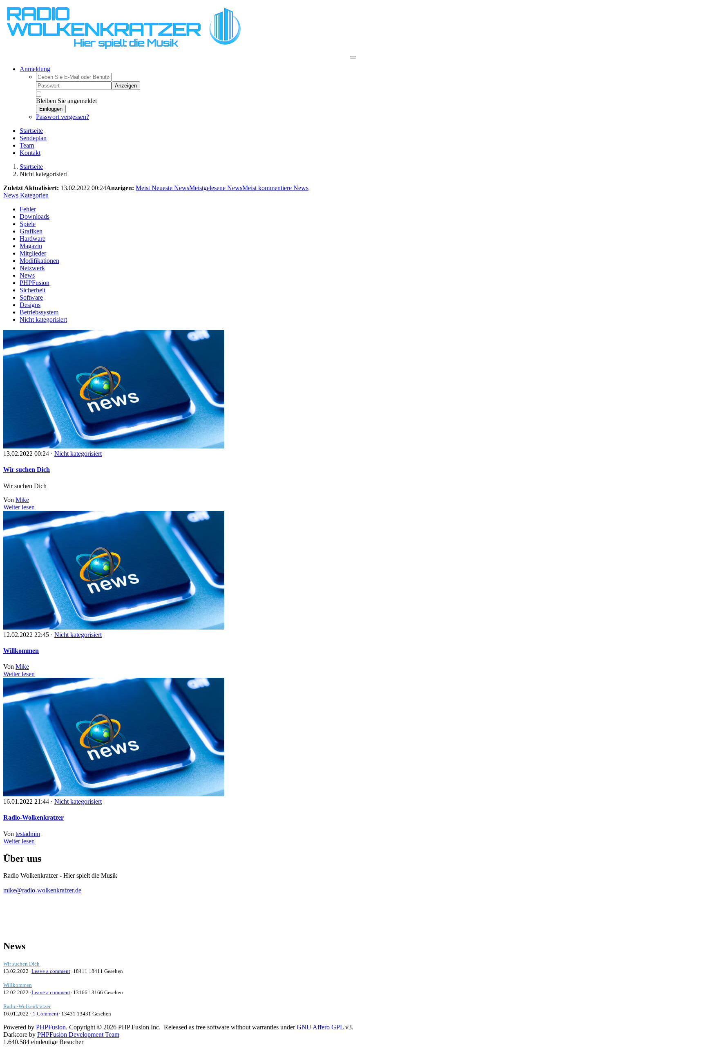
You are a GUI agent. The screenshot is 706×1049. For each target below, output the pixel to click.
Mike (22, 499)
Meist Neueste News (162, 187)
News (27, 275)
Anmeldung (35, 68)
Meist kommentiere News (275, 187)
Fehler (28, 209)
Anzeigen (126, 86)
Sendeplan (33, 137)
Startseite (31, 130)
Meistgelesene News (215, 187)
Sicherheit (32, 290)
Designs (30, 304)
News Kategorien (26, 195)
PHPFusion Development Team (78, 1034)
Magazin (31, 245)
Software (31, 297)
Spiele (28, 223)
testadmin (28, 833)
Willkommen (21, 650)
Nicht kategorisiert (43, 319)
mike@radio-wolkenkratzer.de (42, 890)
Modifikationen (39, 260)
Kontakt (30, 152)
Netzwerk (32, 267)
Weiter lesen (19, 507)
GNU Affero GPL (320, 1027)
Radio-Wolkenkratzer (33, 817)
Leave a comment (50, 971)
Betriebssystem (39, 312)
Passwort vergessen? (62, 116)
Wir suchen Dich (26, 469)
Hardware (32, 238)
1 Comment (44, 1014)
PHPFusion (34, 282)
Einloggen (51, 109)
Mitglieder (33, 253)
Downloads (34, 216)
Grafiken (31, 231)
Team (27, 145)
